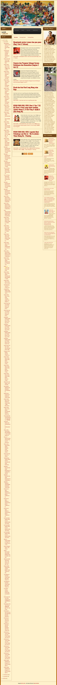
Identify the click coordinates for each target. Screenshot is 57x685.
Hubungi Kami (23, 37)
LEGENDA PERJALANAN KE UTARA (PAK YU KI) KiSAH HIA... (7, 341)
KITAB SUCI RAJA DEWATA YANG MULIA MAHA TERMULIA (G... (7, 493)
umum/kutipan (35, 30)
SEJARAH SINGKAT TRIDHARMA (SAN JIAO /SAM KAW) (7, 484)
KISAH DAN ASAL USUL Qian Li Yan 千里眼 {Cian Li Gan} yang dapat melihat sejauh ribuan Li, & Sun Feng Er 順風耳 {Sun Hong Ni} (27, 108)
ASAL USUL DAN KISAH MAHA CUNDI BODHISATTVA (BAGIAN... (7, 199)
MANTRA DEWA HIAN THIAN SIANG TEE (52, 166)
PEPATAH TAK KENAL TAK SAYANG (7, 383)
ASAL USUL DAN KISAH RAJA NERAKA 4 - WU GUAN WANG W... (7, 432)
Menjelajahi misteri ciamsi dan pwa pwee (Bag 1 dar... (7, 46)
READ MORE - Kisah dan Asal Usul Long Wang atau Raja (25, 100)
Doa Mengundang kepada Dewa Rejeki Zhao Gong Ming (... (7, 213)
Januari (5, 676)
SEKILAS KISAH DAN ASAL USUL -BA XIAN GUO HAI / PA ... (7, 561)
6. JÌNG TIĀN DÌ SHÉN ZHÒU (48, 242)
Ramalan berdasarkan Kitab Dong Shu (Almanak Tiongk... (7, 149)
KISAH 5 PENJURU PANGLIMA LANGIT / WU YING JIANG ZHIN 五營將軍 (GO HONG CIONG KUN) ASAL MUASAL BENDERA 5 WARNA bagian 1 (49, 200)
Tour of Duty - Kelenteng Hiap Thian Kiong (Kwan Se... (7, 171)
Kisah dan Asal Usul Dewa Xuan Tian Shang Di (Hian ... (7, 306)
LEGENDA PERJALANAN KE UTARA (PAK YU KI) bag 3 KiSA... (7, 327)
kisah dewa (17, 30)
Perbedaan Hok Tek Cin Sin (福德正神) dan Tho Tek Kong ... (7, 606)
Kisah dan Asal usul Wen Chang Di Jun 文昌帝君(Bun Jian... (7, 599)
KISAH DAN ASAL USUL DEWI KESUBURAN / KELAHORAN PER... (7, 116)
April (5, 41)
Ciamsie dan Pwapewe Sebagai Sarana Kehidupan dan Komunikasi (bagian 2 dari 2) (26, 65)
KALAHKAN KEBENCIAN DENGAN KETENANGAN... (7, 389)
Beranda (16, 37)
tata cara (28, 30)
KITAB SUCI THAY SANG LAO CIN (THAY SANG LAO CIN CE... (7, 634)
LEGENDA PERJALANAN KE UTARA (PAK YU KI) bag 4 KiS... (7, 320)
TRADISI (22, 30)
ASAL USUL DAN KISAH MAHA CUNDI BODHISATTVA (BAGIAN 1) (7, 253)
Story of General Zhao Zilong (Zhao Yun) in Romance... (7, 439)
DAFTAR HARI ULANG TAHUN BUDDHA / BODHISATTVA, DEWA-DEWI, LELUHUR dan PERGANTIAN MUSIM (49, 154)
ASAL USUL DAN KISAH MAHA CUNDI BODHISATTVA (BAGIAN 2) (7, 206)
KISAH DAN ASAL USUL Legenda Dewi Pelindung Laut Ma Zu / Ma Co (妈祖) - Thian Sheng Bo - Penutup (26, 134)
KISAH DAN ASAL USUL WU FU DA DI (7, 282)
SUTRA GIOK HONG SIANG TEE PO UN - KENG (52, 211)
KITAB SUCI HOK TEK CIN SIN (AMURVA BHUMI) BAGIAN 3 (7, 613)
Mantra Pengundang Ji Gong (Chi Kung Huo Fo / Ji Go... (7, 542)
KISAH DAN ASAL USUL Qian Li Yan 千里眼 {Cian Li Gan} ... (7, 67)
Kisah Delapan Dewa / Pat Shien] (7, 548)
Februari (6, 674)
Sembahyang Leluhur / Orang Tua (6, 286)
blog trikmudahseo (36, 683)
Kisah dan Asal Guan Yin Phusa (7, 455)
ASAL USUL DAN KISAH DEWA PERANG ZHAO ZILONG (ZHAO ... (7, 448)
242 (29, 153)
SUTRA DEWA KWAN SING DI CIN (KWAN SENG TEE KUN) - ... (7, 520)
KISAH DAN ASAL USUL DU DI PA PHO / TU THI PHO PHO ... (7, 107)
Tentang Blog (30, 37)
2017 (4, 40)
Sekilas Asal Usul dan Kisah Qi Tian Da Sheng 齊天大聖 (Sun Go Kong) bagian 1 (49, 233)
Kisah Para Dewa (23, 683)
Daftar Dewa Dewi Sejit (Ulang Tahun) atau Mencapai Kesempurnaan (52, 141)
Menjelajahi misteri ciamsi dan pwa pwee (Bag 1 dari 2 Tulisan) (27, 43)
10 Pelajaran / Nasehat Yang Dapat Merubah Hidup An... (7, 577)
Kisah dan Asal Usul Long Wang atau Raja (25, 88)
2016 (4, 678)
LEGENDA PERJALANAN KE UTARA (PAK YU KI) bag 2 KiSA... (7, 334)
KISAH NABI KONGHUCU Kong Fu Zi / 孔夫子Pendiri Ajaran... (7, 663)
